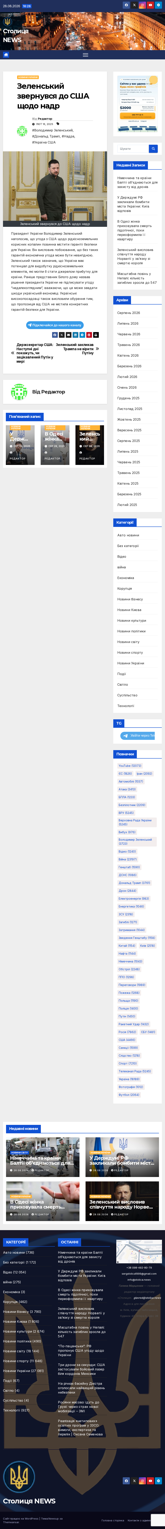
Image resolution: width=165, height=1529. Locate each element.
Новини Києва (129, 610)
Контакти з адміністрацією (145, 1520)
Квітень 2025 (127, 483)
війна (121, 567)
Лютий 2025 (127, 505)
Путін (127, 1016)
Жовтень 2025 (129, 419)
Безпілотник (132, 805)
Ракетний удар (134, 1024)
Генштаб (129, 867)
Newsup (53, 1518)
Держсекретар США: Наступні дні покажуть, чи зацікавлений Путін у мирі (34, 353)
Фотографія (131, 1087)
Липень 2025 (127, 451)
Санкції (128, 1047)
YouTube (130, 765)
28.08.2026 (22, 1170)
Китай (127, 945)
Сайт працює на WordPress (21, 1518)
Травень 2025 (128, 473)
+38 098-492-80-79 (139, 1267)
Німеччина (130, 961)
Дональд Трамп (134, 883)
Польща (128, 1000)
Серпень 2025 (128, 441)
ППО (126, 977)
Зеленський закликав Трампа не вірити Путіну (75, 349)
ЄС (125, 773)
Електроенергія (134, 898)
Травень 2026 (128, 345)
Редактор (45, 119)
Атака (127, 789)
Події (121, 674)
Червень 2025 (128, 462)
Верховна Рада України (135, 822)
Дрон (127, 890)
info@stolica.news (139, 1279)
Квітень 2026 (128, 355)
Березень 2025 (129, 494)
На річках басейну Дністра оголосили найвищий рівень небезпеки (81, 1387)
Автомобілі (131, 781)
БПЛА (127, 797)
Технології (125, 706)
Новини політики (131, 631)
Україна (129, 1079)
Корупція (124, 588)
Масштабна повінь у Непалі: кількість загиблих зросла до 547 (137, 278)
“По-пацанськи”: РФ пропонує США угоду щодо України (81, 1350)
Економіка (125, 578)
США (127, 1040)
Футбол (129, 1094)
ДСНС (128, 875)
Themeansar (11, 1522)
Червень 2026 (128, 334)
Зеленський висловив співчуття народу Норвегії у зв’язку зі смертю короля (81, 1313)
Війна (128, 859)
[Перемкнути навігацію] (86, 55)
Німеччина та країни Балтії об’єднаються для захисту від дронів (137, 182)
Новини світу (128, 642)
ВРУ (126, 813)
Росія (127, 1032)
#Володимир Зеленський (52, 130)
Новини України (28, 77)
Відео (121, 556)
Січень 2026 (127, 387)
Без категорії (128, 546)
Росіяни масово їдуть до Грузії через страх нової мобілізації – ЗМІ (78, 1406)
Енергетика (131, 906)
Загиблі (128, 922)
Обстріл (129, 969)
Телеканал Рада (135, 1071)
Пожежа (129, 992)
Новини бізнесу (130, 599)
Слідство (129, 1055)
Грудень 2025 (128, 398)
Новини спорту (130, 652)
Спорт (128, 1063)
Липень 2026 (127, 323)
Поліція (128, 1008)
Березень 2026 (129, 366)
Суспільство (127, 695)
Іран (144, 773)
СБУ (148, 1032)
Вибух (127, 832)
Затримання (132, 930)
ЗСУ (126, 914)
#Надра (68, 136)
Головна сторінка (113, 1520)
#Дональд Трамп (46, 136)
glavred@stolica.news (147, 1297)
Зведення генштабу (137, 937)
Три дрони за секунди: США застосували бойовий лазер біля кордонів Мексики (81, 1369)
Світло (122, 684)
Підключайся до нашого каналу (56, 325)
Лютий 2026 (127, 377)
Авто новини (128, 535)
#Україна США (44, 142)
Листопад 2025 (129, 409)
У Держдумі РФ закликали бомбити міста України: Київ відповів (121, 1163)
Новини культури (131, 620)
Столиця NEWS (29, 1501)
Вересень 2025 (129, 430)
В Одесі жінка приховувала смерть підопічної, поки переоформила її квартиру (134, 230)
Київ (147, 945)
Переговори (132, 985)
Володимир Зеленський (135, 841)
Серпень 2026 (128, 313)
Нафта (127, 953)
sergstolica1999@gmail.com (139, 1273)
